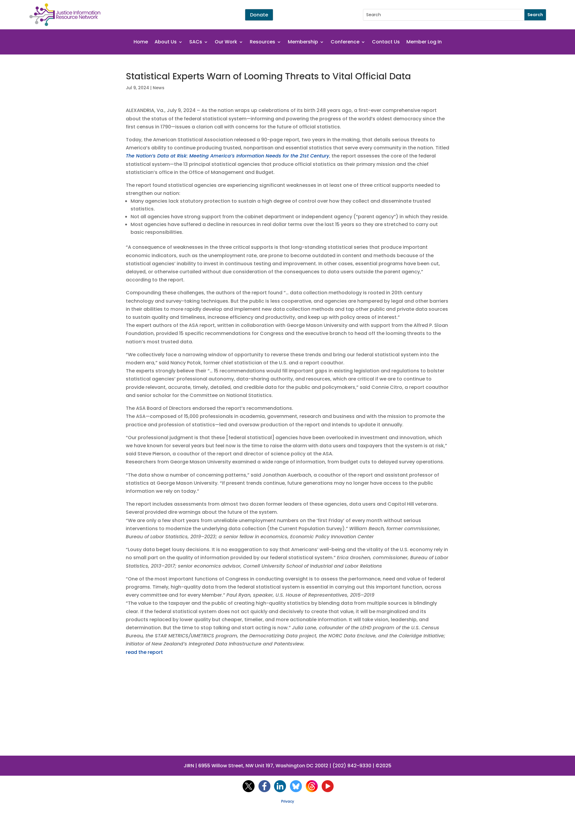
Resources (262, 42)
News (158, 88)
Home (141, 42)
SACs (195, 42)
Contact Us (386, 42)
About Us (166, 42)
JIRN (189, 765)
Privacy (287, 801)
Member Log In (424, 42)
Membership (303, 42)
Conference (345, 42)
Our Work (226, 42)
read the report (144, 652)
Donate (259, 14)
